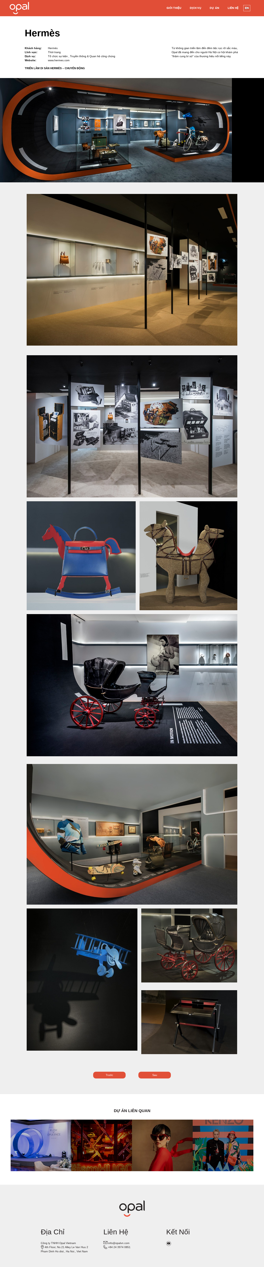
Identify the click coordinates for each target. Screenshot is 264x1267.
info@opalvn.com (118, 1243)
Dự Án (214, 8)
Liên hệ (233, 8)
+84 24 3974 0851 (119, 1247)
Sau (154, 1075)
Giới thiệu (173, 8)
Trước (109, 1075)
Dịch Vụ (195, 8)
